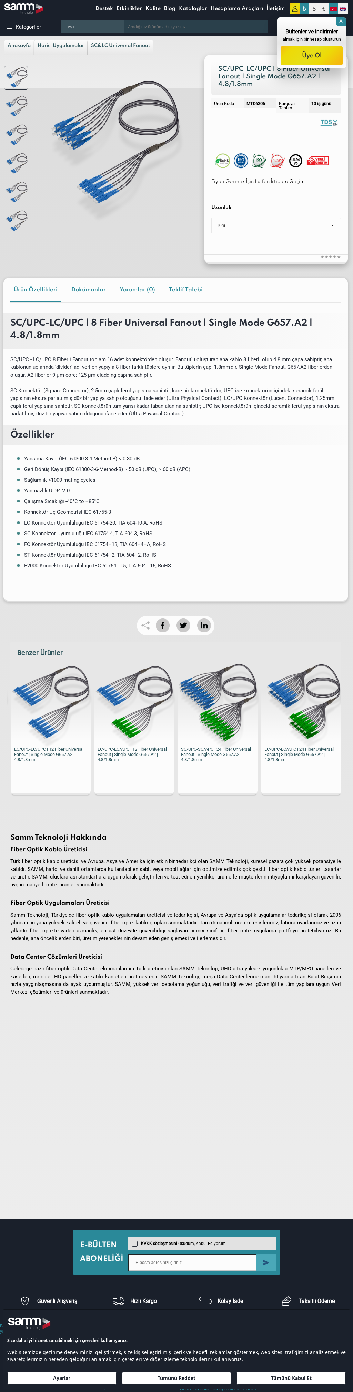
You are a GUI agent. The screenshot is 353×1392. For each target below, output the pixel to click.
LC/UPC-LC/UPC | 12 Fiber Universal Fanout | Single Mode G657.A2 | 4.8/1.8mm (48, 754)
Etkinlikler (129, 8)
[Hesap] (295, 8)
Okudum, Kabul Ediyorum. (184, 1243)
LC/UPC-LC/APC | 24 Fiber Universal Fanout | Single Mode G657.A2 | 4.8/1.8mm (299, 754)
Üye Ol (312, 55)
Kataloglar (193, 8)
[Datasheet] (329, 122)
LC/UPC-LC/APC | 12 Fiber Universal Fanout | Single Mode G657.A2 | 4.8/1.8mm (132, 754)
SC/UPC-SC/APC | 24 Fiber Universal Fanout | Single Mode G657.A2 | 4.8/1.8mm (216, 754)
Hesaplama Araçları (237, 8)
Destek (104, 8)
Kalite (153, 8)
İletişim (275, 8)
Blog (169, 8)
